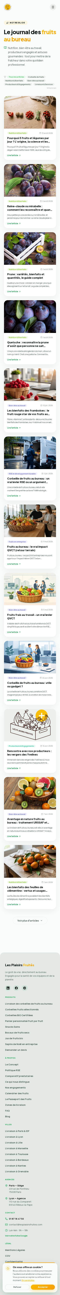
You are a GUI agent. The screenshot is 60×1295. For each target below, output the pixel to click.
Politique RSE (12, 1070)
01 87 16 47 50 (16, 1218)
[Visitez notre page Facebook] (16, 988)
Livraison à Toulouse (16, 1154)
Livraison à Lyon (14, 1136)
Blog (7, 1116)
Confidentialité (14, 1261)
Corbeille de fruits (36, 77)
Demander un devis (16, 1049)
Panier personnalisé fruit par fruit (24, 1021)
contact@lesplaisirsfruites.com (25, 1224)
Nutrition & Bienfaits (14, 80)
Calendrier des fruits (16, 1093)
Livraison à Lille (13, 1142)
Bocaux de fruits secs (17, 1032)
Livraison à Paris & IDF (17, 1131)
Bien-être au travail (36, 80)
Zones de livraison (15, 1104)
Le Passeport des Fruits (18, 1099)
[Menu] (53, 7)
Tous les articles (16, 77)
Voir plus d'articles (28, 920)
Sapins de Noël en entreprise (21, 1044)
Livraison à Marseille (16, 1148)
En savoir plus (28, 1280)
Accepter (43, 1287)
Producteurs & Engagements (18, 84)
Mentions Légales (15, 1250)
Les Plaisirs (19, 965)
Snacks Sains (12, 1026)
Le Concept (11, 1064)
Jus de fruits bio (14, 1038)
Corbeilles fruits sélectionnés (22, 1009)
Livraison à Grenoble (16, 1171)
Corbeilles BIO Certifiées (19, 1015)
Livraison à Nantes (15, 1165)
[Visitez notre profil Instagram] (25, 988)
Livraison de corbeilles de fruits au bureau (28, 1003)
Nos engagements (15, 1087)
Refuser (17, 1287)
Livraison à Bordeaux (17, 1159)
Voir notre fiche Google (16, 1236)
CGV (7, 1255)
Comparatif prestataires (19, 1076)
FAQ (7, 1110)
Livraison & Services (44, 84)
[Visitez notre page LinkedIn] (8, 988)
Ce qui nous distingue (17, 1081)
